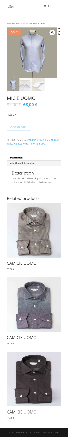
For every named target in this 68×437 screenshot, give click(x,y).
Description (16, 157)
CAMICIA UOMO (22, 23)
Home (10, 23)
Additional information (22, 163)
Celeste (18, 143)
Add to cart (18, 127)
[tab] (34, 158)
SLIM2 (42, 143)
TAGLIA (12, 114)
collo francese (30, 143)
